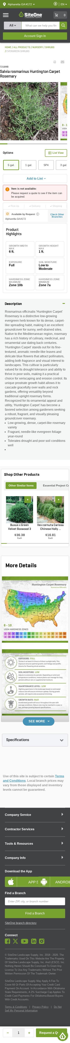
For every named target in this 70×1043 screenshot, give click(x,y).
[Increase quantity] (29, 1032)
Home (8, 47)
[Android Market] (51, 878)
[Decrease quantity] (8, 1032)
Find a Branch (15, 893)
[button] (20, 4)
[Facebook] (8, 942)
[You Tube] (25, 942)
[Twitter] (16, 942)
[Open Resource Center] (62, 1035)
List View (58, 152)
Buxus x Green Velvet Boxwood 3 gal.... (19, 527)
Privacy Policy (40, 1006)
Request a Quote (51, 1032)
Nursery (37, 47)
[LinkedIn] (34, 942)
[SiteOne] (30, 17)
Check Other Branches (57, 215)
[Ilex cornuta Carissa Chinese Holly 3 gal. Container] (50, 509)
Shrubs (49, 47)
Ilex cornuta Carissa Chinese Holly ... (50, 527)
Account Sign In (35, 36)
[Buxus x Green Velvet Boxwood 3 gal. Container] (19, 509)
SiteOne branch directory (21, 923)
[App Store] (18, 878)
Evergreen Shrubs (18, 51)
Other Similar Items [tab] (21, 485)
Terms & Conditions (16, 1006)
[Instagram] (42, 942)
